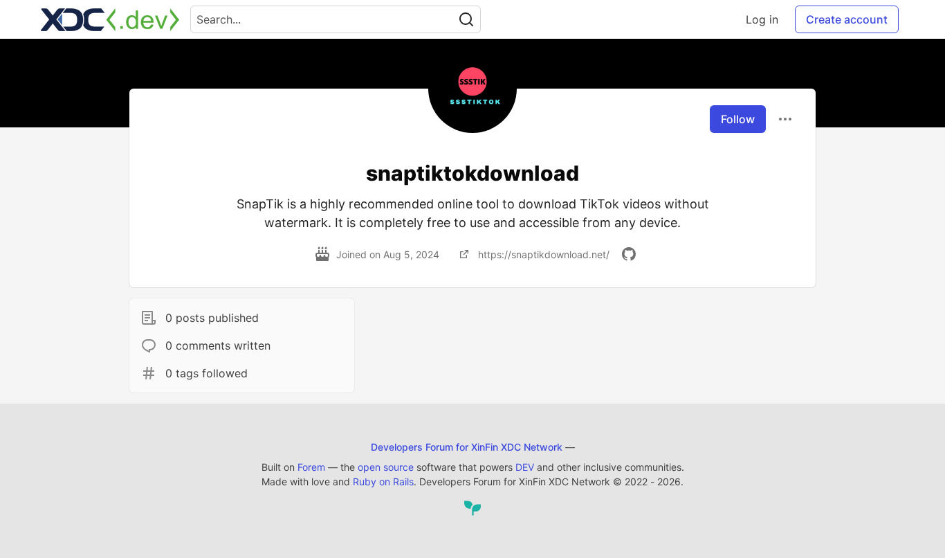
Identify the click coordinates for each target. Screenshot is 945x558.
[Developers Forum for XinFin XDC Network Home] (110, 19)
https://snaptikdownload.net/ (543, 254)
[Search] (466, 19)
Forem (311, 467)
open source (386, 467)
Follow (738, 119)
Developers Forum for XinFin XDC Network (466, 447)
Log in (762, 19)
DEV (524, 467)
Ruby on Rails (383, 481)
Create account (847, 19)
